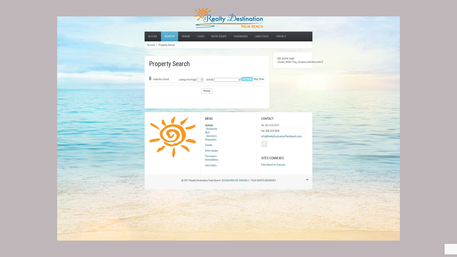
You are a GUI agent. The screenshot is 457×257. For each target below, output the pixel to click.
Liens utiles (262, 36)
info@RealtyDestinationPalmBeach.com (281, 136)
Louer (200, 36)
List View (247, 79)
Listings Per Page (187, 79)
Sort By (210, 79)
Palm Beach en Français (273, 164)
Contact (281, 36)
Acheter (170, 36)
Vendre (186, 36)
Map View (259, 79)
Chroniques (241, 36)
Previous (206, 91)
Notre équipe (219, 36)
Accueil (152, 36)
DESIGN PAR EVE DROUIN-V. (235, 180)
